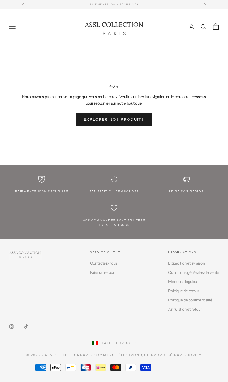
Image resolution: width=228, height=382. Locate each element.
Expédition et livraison (186, 263)
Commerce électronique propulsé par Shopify (148, 355)
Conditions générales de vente (193, 272)
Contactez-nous (103, 263)
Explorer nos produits (114, 119)
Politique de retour (183, 290)
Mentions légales (182, 281)
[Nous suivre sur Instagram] (11, 326)
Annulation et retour (185, 309)
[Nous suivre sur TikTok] (26, 326)
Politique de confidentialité (190, 300)
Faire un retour (102, 272)
